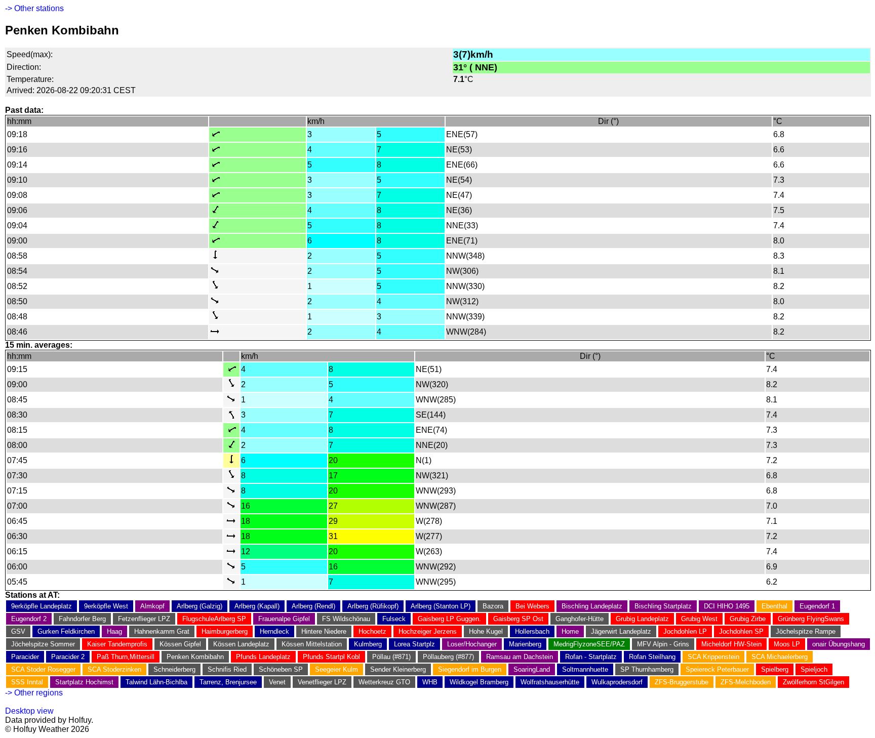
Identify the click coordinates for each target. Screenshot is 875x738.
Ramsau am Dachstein (519, 657)
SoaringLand (531, 669)
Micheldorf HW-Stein (731, 644)
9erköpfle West (106, 606)
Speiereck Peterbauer (717, 669)
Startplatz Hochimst (84, 682)
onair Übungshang (838, 644)
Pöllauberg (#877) (448, 657)
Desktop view (29, 711)
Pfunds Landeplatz (263, 657)
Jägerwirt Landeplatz (621, 631)
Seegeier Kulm (336, 669)
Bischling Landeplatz (592, 606)
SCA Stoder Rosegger (43, 669)
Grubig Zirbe (748, 619)
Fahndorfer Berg (82, 619)
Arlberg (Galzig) (199, 606)
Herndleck (274, 631)
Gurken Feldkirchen (66, 631)
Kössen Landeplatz (241, 644)
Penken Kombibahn (195, 657)
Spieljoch (814, 669)
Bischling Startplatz (663, 606)
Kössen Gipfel (180, 644)
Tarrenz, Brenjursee (228, 682)
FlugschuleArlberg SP (214, 619)
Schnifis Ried (227, 669)
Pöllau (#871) (391, 657)
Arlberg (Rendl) (313, 606)
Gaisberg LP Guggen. (449, 619)
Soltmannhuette (585, 669)
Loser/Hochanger (472, 644)
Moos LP (787, 644)
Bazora (493, 606)
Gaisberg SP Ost (518, 619)
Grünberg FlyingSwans (811, 619)
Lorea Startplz (414, 644)
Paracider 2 (68, 657)
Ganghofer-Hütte (579, 619)
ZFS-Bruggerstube (681, 682)
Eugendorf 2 (29, 619)
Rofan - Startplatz (591, 657)
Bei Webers (532, 606)
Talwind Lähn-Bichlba (156, 682)
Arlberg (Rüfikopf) (373, 606)
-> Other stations (34, 8)
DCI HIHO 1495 (726, 606)
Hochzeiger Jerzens (428, 631)
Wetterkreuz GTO (384, 682)
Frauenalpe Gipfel (284, 619)
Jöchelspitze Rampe (806, 631)
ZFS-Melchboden (746, 682)
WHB (429, 682)
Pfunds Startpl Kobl (331, 657)
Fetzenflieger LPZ (144, 619)
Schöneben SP (281, 669)
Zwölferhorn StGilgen (813, 682)
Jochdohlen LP (685, 631)
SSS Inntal (27, 682)
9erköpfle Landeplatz (41, 606)
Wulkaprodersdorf (617, 682)
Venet (277, 682)
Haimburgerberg (225, 631)
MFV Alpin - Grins (663, 644)
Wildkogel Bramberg (479, 682)
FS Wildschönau (346, 619)
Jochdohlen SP (741, 631)
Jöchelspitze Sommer (43, 644)
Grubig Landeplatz (642, 619)
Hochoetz (372, 631)
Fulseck (394, 619)
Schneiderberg (174, 669)
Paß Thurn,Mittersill (125, 657)
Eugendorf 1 (817, 606)
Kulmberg (368, 644)
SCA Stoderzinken (114, 669)
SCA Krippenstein (713, 657)
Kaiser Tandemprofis (117, 644)
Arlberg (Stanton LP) (440, 606)
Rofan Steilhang (652, 657)
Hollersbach (532, 631)
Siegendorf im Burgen (469, 669)
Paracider (25, 657)
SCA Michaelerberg (779, 657)
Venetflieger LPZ (322, 682)
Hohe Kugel (486, 631)
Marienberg (525, 644)
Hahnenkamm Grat (161, 631)
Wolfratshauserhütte (550, 682)
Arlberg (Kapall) (257, 606)
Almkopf (152, 606)
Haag (114, 631)
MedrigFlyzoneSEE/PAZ (589, 644)
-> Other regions (34, 692)
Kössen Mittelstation (312, 644)
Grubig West (699, 619)
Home (570, 631)
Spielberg (774, 669)
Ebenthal (774, 606)
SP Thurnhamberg (646, 669)
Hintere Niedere (323, 631)
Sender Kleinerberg (398, 669)
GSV (18, 631)
